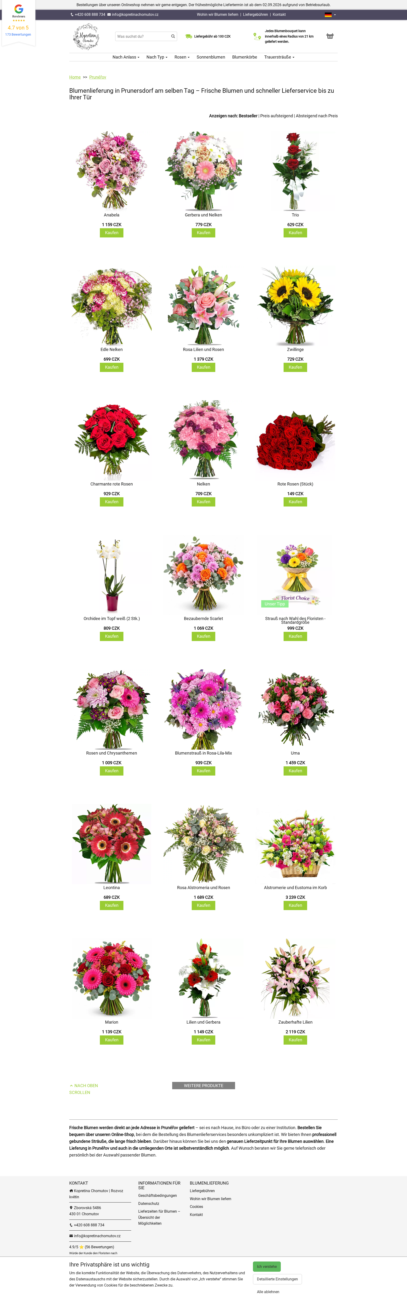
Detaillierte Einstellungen (277, 1279)
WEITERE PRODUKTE (203, 1085)
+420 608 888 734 (89, 14)
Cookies (196, 1206)
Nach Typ (156, 57)
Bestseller (248, 115)
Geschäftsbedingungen (157, 1195)
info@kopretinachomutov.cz (135, 14)
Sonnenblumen (211, 57)
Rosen (181, 57)
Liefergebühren (255, 14)
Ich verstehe (267, 1266)
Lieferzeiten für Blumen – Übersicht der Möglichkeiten (159, 1217)
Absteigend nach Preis (317, 115)
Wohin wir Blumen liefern (217, 14)
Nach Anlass (125, 57)
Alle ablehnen (268, 1292)
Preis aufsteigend (276, 115)
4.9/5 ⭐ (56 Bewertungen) (91, 1247)
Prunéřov (97, 77)
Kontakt (279, 14)
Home (75, 77)
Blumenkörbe (244, 57)
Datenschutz (148, 1203)
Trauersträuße (278, 57)
